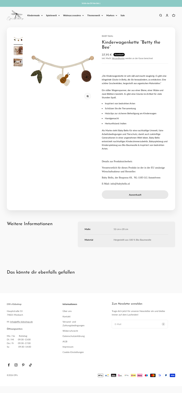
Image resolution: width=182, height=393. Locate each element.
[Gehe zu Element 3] (18, 62)
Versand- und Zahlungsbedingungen (73, 323)
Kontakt (67, 316)
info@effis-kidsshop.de (21, 321)
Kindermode (33, 15)
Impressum (68, 346)
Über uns (67, 311)
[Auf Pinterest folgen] (23, 365)
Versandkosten (118, 58)
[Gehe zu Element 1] (18, 39)
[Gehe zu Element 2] (18, 51)
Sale (123, 15)
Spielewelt (51, 15)
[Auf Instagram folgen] (16, 365)
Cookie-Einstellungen (73, 352)
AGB (65, 341)
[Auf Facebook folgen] (9, 365)
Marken (110, 15)
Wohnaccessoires (72, 15)
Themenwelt (93, 15)
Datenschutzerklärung (74, 336)
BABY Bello (107, 36)
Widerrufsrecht (70, 330)
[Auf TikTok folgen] (30, 365)
